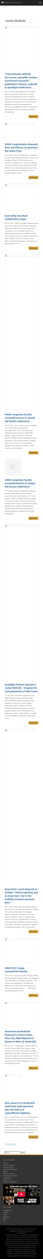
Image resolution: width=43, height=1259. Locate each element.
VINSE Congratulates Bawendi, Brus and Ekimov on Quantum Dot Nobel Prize (21, 147)
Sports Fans (7, 1180)
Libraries (6, 1212)
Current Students (8, 1165)
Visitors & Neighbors (10, 1182)
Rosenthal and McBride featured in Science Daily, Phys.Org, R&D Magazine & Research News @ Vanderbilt (20, 1036)
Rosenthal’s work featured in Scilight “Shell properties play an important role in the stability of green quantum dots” (21, 896)
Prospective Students (10, 1176)
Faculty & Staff (8, 1167)
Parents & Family (9, 1174)
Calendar (6, 1217)
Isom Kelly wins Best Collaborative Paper (16, 217)
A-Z (4, 1221)
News (5, 1215)
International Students (10, 1169)
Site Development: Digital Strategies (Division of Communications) (23, 1231)
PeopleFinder (7, 1210)
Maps (5, 1219)
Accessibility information (29, 1252)
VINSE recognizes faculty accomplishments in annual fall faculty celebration (20, 418)
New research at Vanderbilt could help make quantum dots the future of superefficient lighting (20, 1107)
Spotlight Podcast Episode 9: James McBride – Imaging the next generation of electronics (21, 688)
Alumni (5, 1163)
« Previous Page (10, 1144)
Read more (33, 116)
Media (5, 1172)
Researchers (7, 1178)
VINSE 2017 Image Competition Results (16, 969)
